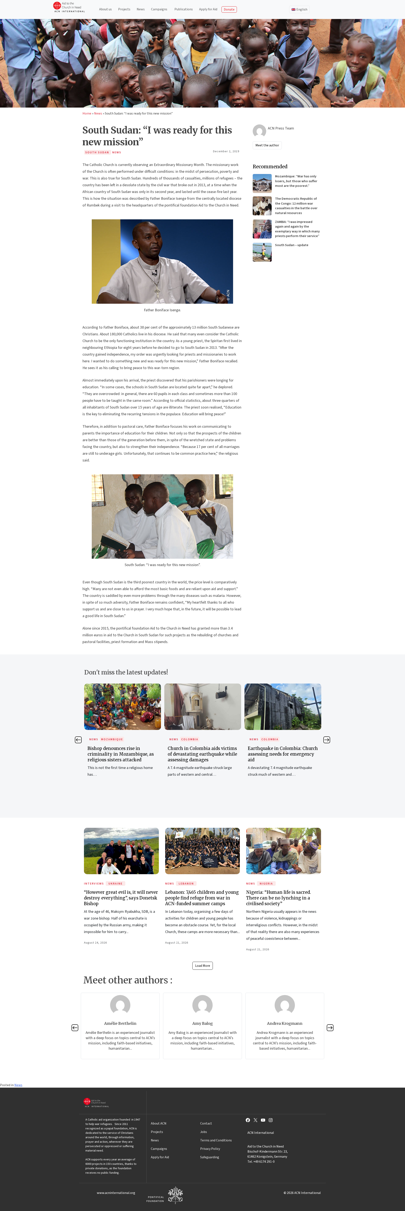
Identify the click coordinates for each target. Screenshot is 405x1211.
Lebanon (186, 884)
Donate (229, 9)
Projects (124, 9)
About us (105, 9)
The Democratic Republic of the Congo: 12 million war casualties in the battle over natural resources (296, 205)
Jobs (203, 1132)
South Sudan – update (291, 245)
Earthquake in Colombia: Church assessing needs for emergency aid (203, 754)
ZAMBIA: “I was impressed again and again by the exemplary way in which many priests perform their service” (297, 229)
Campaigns (159, 9)
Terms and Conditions (216, 1140)
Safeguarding (209, 1157)
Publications (183, 9)
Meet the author (267, 145)
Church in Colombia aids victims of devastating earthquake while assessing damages (122, 754)
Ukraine (115, 884)
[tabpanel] (122, 735)
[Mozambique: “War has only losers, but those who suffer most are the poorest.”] (262, 183)
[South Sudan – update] (262, 252)
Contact (206, 1123)
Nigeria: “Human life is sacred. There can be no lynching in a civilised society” (278, 898)
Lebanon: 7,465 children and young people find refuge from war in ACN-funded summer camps (202, 898)
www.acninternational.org (116, 1193)
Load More (202, 965)
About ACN (158, 1123)
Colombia (109, 739)
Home (86, 113)
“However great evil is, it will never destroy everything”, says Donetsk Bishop (121, 898)
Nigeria (266, 884)
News (141, 9)
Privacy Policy (210, 1148)
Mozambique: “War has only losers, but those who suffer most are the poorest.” (296, 181)
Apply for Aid (208, 9)
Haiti (266, 739)
